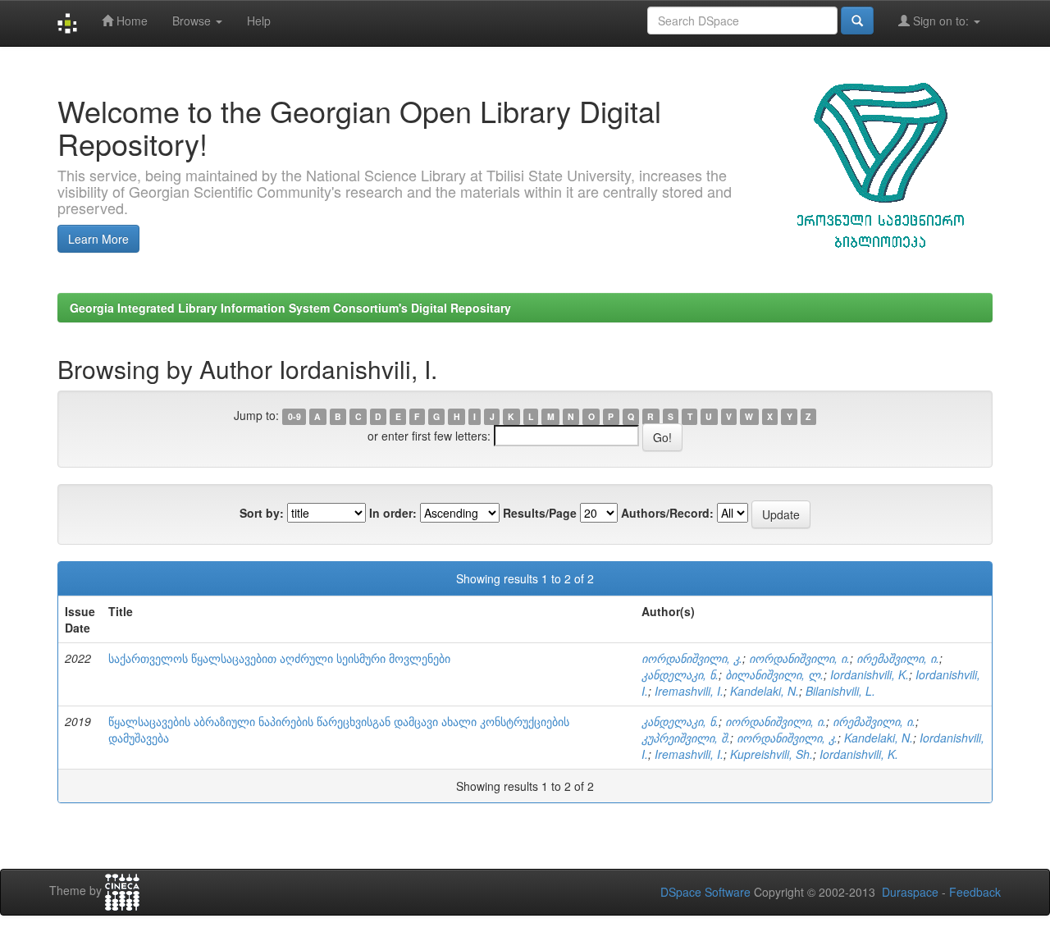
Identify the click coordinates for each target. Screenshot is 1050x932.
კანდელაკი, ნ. (680, 674)
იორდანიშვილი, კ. (691, 658)
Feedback (975, 892)
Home (130, 20)
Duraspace (910, 892)
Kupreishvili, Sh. (771, 754)
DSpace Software (705, 892)
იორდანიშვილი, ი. (799, 658)
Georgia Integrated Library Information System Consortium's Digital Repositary (290, 307)
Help (259, 20)
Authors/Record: (667, 513)
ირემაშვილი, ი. (897, 658)
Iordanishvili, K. (869, 674)
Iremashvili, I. (689, 691)
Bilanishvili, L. (840, 691)
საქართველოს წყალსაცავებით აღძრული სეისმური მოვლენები (279, 658)
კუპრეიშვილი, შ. (685, 737)
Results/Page (540, 513)
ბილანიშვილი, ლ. (774, 674)
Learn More (98, 239)
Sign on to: (941, 20)
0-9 (294, 416)
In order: (393, 513)
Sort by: (262, 513)
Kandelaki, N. (764, 691)
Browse (193, 20)
